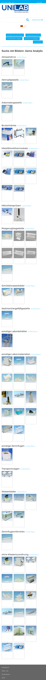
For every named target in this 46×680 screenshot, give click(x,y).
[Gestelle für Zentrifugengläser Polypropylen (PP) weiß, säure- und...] (7, 542)
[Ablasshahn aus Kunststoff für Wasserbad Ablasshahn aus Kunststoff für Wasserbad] (19, 67)
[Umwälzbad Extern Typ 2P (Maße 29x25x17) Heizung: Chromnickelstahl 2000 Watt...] (7, 565)
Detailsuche (36, 20)
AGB (3, 678)
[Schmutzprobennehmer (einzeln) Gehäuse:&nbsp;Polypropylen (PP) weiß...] (7, 216)
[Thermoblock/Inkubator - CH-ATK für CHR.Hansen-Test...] (7, 193)
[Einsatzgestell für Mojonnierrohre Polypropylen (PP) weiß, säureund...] (19, 599)
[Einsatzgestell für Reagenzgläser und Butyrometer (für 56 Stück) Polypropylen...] (7, 651)
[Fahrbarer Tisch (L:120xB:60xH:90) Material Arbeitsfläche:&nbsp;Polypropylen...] (31, 565)
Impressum (6, 674)
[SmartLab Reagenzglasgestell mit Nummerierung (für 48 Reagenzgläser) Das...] (31, 256)
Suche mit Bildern (32, 39)
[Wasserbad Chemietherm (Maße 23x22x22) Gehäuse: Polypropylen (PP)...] (31, 502)
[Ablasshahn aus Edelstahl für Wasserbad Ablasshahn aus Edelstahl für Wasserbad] (7, 67)
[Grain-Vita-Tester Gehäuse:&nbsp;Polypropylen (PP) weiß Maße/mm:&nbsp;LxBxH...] (31, 599)
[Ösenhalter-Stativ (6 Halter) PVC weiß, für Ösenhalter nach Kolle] (19, 582)
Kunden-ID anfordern (15, 35)
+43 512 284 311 (7, 2)
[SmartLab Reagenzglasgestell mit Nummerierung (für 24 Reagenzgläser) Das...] (7, 256)
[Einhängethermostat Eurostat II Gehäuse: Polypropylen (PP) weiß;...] (31, 634)
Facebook (5, 667)
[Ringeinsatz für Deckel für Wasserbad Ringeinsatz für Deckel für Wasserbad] (31, 416)
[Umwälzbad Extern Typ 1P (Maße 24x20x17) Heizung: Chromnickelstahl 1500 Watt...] (7, 502)
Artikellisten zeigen (14, 39)
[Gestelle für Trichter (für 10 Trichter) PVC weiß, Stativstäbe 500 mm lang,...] (7, 582)
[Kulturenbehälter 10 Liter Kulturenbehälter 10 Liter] (7, 342)
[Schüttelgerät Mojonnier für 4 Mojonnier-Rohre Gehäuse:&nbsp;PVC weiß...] (31, 582)
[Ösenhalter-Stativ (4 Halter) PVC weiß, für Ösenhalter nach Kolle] (19, 382)
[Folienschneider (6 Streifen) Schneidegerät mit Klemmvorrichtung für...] (7, 616)
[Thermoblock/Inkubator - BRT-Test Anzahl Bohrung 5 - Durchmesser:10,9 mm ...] (31, 159)
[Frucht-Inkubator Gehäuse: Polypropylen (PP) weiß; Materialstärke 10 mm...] (31, 136)
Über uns (5, 671)
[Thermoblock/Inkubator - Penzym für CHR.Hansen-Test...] (31, 176)
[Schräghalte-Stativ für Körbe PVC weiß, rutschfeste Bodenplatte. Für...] (7, 382)
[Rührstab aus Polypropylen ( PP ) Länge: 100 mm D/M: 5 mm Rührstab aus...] (31, 616)
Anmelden (38, 42)
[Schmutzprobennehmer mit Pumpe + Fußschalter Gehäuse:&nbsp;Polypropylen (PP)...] (19, 216)
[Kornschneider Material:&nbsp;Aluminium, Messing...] (7, 399)
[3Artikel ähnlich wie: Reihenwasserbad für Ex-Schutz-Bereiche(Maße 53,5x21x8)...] (19, 502)
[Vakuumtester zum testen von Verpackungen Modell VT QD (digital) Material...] (19, 416)
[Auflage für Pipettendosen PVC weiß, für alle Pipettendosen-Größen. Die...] (31, 364)
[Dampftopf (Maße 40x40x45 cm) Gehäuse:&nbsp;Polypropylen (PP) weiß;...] (7, 364)
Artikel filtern (21, 57)
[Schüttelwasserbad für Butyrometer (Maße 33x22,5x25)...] (7, 296)
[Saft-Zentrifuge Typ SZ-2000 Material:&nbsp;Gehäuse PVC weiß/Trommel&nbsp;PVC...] (7, 634)
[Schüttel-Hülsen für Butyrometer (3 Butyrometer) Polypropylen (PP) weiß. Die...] (7, 599)
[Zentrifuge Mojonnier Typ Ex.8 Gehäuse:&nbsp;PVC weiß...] (7, 456)
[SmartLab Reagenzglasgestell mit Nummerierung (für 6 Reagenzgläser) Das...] (19, 239)
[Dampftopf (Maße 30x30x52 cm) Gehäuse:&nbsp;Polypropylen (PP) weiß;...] (19, 565)
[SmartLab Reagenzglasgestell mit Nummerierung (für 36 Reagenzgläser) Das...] (19, 256)
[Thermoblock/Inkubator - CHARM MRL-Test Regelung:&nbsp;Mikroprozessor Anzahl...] (7, 159)
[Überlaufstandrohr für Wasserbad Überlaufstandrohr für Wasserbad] (19, 634)
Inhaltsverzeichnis (33, 35)
